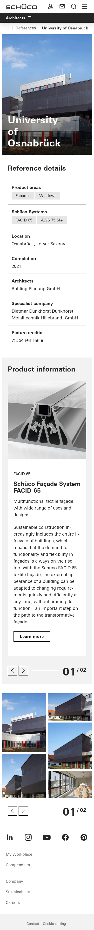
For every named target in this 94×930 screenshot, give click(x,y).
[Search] (74, 6)
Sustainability (18, 891)
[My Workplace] (50, 6)
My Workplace (19, 854)
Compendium (18, 864)
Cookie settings (55, 924)
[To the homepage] (21, 6)
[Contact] (62, 6)
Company (14, 881)
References (26, 28)
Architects (15, 17)
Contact (33, 924)
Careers (13, 902)
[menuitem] (9, 837)
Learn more (32, 636)
